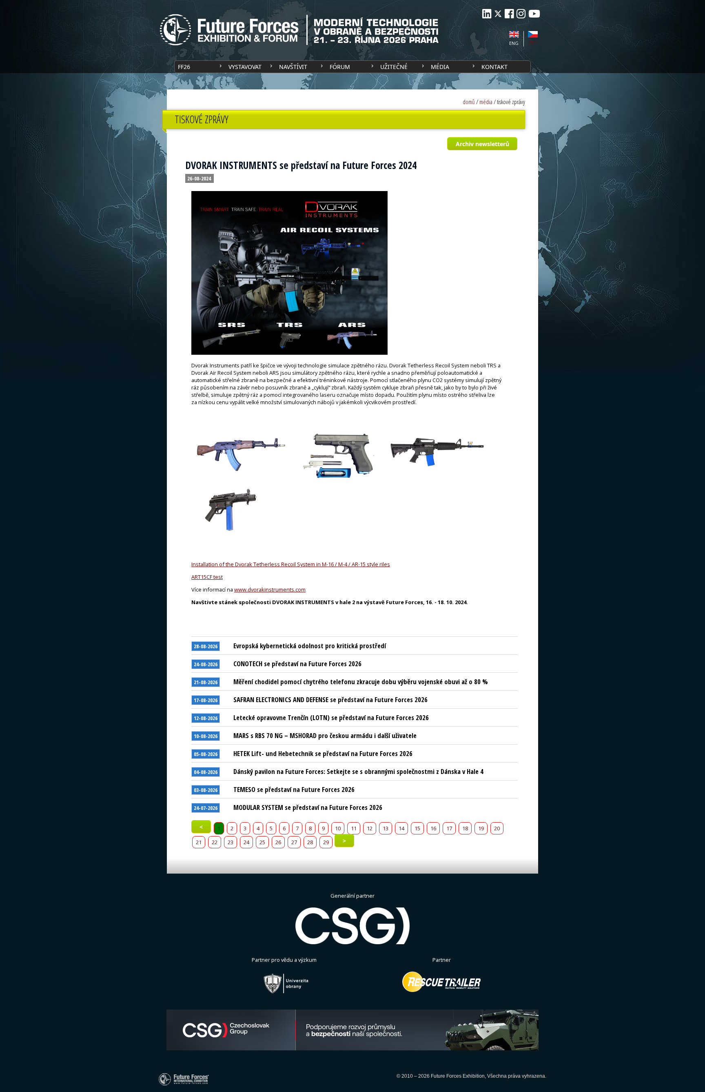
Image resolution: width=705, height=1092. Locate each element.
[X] (498, 14)
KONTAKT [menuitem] (494, 67)
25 (262, 842)
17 (449, 828)
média (485, 102)
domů (469, 102)
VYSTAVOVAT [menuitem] (245, 67)
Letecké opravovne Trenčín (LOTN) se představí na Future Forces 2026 (331, 717)
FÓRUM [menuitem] (340, 67)
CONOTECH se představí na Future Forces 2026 (297, 663)
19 (481, 828)
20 (497, 828)
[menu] (352, 66)
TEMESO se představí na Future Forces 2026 (294, 789)
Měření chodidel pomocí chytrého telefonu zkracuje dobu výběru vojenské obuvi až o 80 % (360, 681)
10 (338, 828)
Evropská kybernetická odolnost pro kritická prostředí (309, 645)
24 (246, 842)
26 (278, 842)
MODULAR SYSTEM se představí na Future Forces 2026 (307, 807)
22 (214, 842)
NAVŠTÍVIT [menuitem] (293, 67)
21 (199, 842)
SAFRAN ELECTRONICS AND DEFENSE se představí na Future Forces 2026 (330, 699)
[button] (482, 143)
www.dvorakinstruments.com (270, 589)
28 (310, 842)
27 (294, 842)
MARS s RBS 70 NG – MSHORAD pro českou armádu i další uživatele (325, 735)
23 (230, 842)
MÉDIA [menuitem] (440, 67)
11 (354, 828)
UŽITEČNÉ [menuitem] (394, 67)
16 (433, 828)
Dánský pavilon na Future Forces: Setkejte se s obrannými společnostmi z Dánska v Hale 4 (358, 771)
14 (401, 828)
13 (385, 828)
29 (326, 842)
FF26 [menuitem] (184, 67)
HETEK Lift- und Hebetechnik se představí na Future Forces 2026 (322, 753)
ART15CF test (207, 576)
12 (369, 828)
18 (465, 828)
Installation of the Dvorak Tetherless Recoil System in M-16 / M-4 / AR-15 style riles (290, 564)
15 (417, 828)
